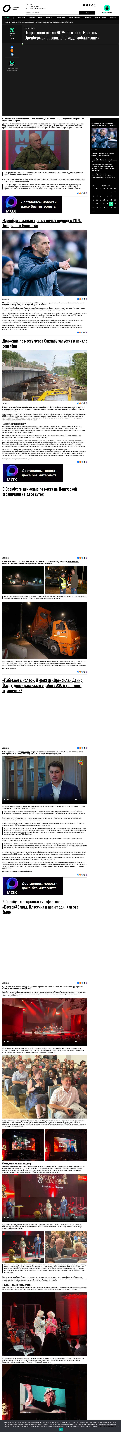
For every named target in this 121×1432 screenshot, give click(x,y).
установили (43, 823)
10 (93, 200)
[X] (84, 193)
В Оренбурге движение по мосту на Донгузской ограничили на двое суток (40, 491)
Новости (32, 28)
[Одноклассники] (12, 50)
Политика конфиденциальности (107, 1426)
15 (111, 200)
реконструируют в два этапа (59, 452)
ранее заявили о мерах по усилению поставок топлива (63, 866)
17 (93, 203)
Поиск (87, 12)
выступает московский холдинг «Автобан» (29, 452)
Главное (14, 22)
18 (97, 203)
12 (100, 200)
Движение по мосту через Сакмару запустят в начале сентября (45, 343)
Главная (7, 22)
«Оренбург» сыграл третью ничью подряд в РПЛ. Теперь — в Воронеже (42, 222)
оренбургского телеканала (21, 175)
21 (107, 203)
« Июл (93, 185)
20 (104, 203)
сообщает (80, 409)
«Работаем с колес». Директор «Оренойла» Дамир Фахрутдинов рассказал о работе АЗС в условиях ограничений (42, 685)
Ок (61, 1429)
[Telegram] (12, 54)
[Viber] (86, 193)
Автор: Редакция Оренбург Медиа (12, 69)
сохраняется (25, 752)
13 (104, 200)
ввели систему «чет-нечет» (60, 862)
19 (100, 203)
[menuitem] (7, 18)
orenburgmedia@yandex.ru (37, 8)
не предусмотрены (41, 661)
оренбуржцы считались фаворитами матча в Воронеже (51, 308)
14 (107, 200)
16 (115, 200)
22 (111, 203)
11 (97, 200)
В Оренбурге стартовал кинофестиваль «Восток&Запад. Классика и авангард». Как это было (40, 907)
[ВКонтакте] (12, 47)
